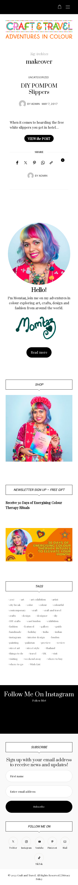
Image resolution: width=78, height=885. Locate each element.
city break (14, 604)
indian (58, 631)
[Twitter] (25, 163)
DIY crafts (15, 621)
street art (14, 648)
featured (29, 626)
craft (34, 610)
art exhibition (38, 599)
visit (55, 653)
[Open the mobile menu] (67, 7)
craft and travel (52, 610)
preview (46, 642)
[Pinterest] (34, 163)
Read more (39, 352)
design (26, 615)
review (61, 642)
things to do (16, 653)
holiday (32, 631)
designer (42, 615)
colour (43, 604)
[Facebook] (17, 163)
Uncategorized (38, 77)
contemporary (17, 610)
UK (44, 653)
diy (55, 615)
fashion (13, 626)
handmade (15, 631)
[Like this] (60, 162)
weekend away (32, 658)
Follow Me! (39, 700)
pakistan (30, 642)
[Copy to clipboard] (51, 163)
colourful (58, 604)
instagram (15, 637)
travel (33, 653)
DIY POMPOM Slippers (39, 89)
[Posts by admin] (22, 103)
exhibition (52, 621)
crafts (12, 615)
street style (33, 648)
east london (34, 621)
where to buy (55, 658)
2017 (11, 599)
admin (35, 104)
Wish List (35, 664)
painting (14, 642)
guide (58, 626)
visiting (13, 658)
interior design (36, 637)
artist (55, 599)
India (45, 631)
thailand (50, 648)
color (30, 604)
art (22, 599)
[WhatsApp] (43, 163)
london (55, 637)
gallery (45, 626)
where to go (16, 664)
